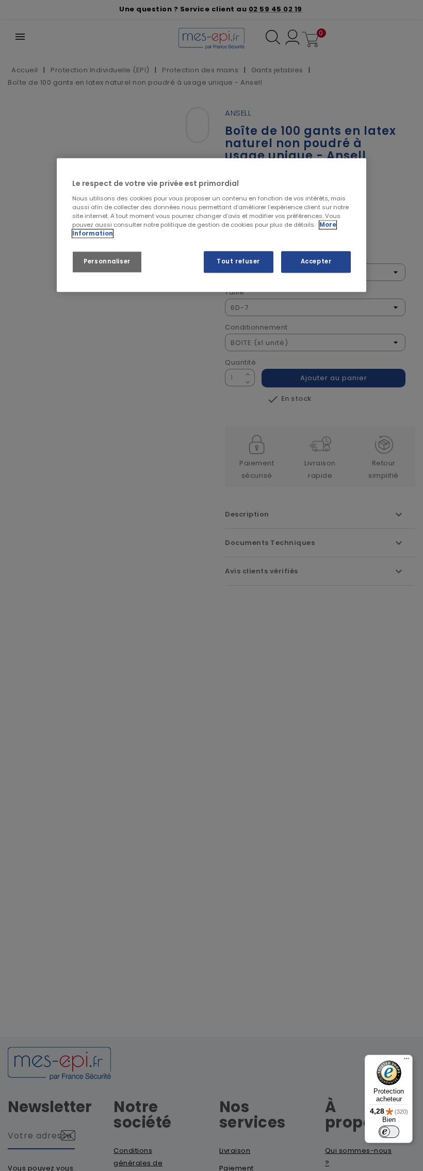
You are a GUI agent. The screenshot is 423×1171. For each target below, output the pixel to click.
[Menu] (406, 1061)
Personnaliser (107, 261)
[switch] (389, 1132)
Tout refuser (238, 261)
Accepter (316, 261)
